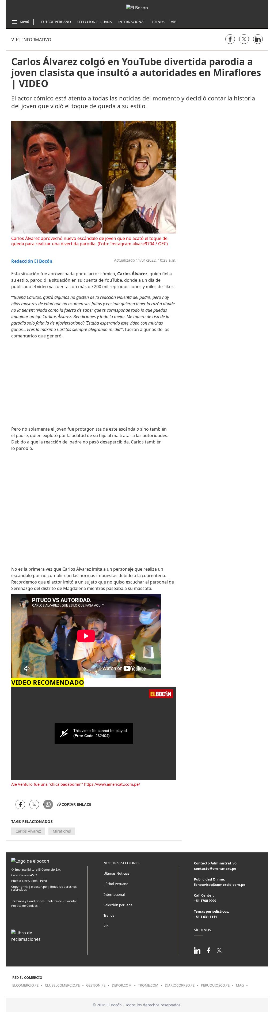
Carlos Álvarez (28, 831)
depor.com (122, 985)
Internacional (131, 21)
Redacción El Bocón (31, 261)
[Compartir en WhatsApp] (48, 804)
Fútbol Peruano (56, 21)
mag (240, 985)
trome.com (148, 985)
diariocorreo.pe (180, 985)
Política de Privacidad (62, 901)
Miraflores (62, 831)
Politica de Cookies (24, 906)
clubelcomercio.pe (62, 985)
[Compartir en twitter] (244, 39)
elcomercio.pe (25, 985)
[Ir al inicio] (137, 8)
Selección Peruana (94, 21)
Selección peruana (118, 904)
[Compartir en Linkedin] (258, 39)
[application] (93, 733)
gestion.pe (95, 985)
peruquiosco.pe (215, 985)
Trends (158, 21)
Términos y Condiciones (27, 901)
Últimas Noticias (116, 873)
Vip (173, 21)
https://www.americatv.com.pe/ (112, 784)
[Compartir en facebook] (230, 39)
